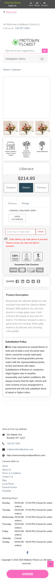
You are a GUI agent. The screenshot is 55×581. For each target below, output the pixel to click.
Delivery (12, 203)
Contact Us (7, 476)
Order (27, 574)
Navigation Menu (15, 58)
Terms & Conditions (11, 473)
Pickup (25, 203)
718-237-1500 (22, 28)
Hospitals (6, 491)
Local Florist (8, 484)
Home (6, 69)
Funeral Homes (9, 487)
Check (41, 231)
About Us (6, 469)
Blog (4, 480)
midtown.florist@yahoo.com (20, 449)
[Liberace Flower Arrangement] (10, 128)
